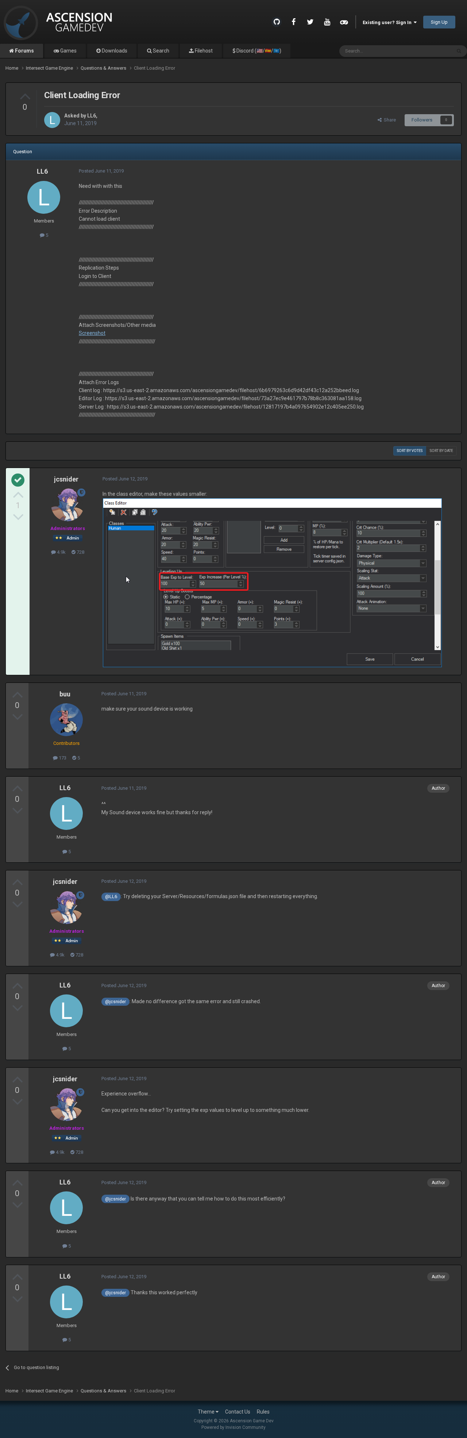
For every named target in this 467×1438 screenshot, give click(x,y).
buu (64, 694)
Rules (263, 1412)
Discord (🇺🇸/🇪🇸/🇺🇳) (258, 51)
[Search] (459, 51)
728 (80, 552)
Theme (207, 1412)
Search (160, 51)
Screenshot (92, 333)
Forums (24, 51)
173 (62, 758)
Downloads (114, 51)
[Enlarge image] (272, 582)
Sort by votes (409, 451)
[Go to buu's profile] (66, 719)
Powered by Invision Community (233, 1427)
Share (389, 120)
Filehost (203, 51)
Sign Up (439, 22)
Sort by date (441, 451)
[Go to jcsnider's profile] (67, 504)
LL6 (91, 116)
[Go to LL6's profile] (52, 120)
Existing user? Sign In (388, 22)
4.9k (61, 552)
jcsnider (66, 479)
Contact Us (237, 1412)
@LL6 (111, 896)
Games (68, 51)
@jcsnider (115, 1001)
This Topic (431, 51)
